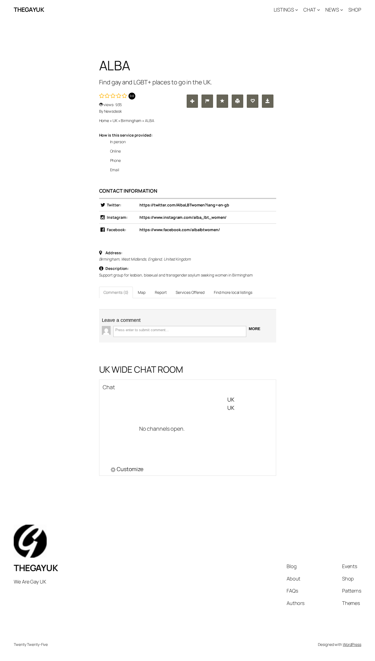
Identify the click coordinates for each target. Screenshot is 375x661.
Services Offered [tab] (190, 292)
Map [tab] (141, 292)
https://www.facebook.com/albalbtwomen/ (179, 229)
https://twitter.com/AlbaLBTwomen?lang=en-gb (184, 205)
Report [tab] (160, 292)
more (254, 329)
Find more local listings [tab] (233, 292)
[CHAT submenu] (318, 9)
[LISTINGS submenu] (296, 9)
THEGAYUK (29, 9)
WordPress (352, 644)
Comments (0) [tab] (116, 292)
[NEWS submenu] (341, 9)
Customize (130, 469)
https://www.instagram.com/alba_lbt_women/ (182, 217)
